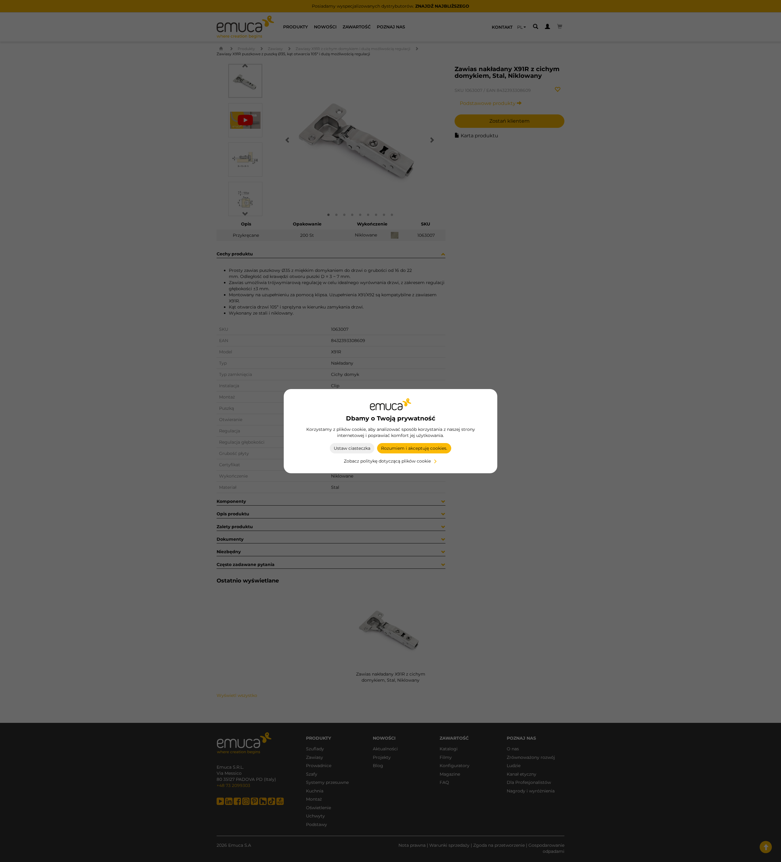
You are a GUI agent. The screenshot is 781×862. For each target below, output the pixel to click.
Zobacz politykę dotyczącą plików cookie (387, 461)
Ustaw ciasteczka (352, 448)
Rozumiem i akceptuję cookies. (414, 448)
